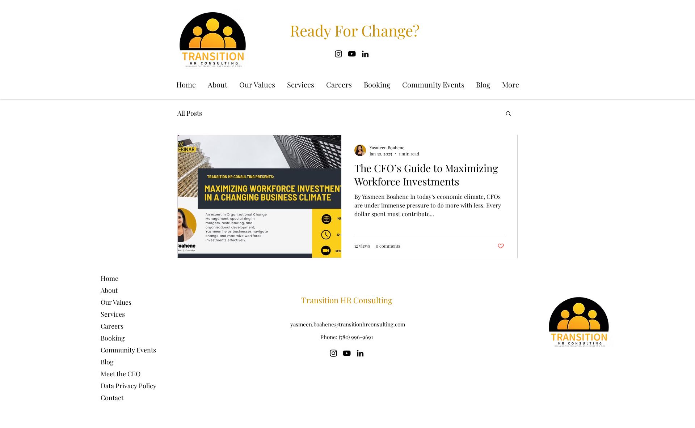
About (109, 290)
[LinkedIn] (365, 54)
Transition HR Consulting (346, 300)
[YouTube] (352, 54)
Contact (112, 397)
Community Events (128, 350)
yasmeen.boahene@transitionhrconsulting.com (347, 324)
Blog (107, 362)
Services (113, 314)
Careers (112, 326)
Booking (113, 338)
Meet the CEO (120, 373)
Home (109, 278)
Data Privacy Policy (128, 385)
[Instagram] (338, 54)
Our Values (116, 302)
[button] (508, 114)
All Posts (189, 113)
